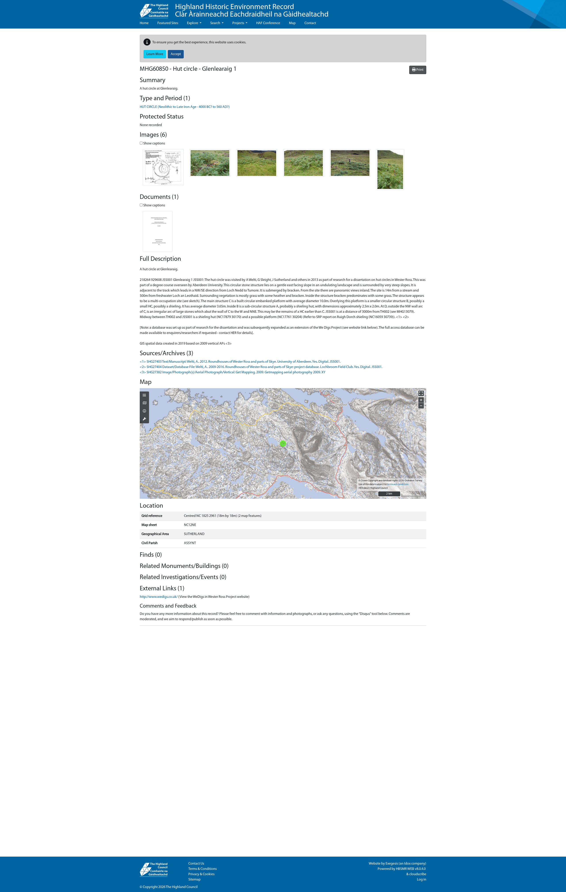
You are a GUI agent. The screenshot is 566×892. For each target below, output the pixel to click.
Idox (407, 863)
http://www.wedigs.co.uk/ (159, 597)
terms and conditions (397, 484)
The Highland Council (182, 887)
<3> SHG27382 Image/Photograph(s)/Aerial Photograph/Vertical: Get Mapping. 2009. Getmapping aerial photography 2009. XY (232, 372)
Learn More (154, 54)
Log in (421, 879)
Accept (176, 54)
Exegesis (392, 863)
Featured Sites (167, 23)
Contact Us (196, 863)
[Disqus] (283, 684)
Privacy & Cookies (201, 874)
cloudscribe (417, 874)
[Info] (144, 411)
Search (215, 23)
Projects (238, 23)
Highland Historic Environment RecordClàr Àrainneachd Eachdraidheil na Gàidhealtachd (252, 11)
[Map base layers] (144, 403)
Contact (310, 23)
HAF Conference (268, 23)
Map (292, 23)
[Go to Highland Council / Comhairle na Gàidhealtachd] (154, 9)
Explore (193, 23)
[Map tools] (144, 419)
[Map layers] (144, 396)
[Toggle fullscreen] (421, 393)
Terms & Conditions (202, 869)
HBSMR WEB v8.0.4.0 (411, 869)
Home (144, 23)
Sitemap (194, 879)
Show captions (154, 143)
